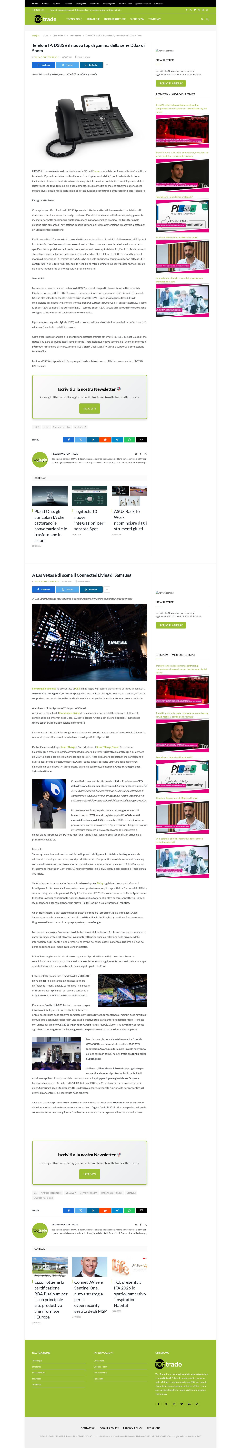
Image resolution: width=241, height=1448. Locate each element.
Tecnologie (74, 19)
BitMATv (45, 3)
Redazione (98, 1378)
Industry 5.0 (94, 3)
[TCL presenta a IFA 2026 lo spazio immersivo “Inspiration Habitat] (129, 1267)
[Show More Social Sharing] (106, 65)
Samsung (131, 1192)
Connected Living (88, 1192)
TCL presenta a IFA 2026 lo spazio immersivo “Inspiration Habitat (130, 1293)
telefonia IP (80, 427)
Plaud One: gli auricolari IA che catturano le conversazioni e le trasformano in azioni (50, 526)
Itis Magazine (81, 3)
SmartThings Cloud (43, 1198)
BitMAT (35, 3)
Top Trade (56, 3)
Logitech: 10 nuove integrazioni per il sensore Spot (90, 520)
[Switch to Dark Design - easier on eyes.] (202, 19)
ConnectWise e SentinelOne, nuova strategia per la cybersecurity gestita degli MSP (90, 1296)
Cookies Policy (100, 1366)
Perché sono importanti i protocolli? (174, 196)
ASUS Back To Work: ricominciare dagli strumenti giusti (130, 520)
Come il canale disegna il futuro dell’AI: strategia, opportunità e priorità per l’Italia (86, 10)
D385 (37, 427)
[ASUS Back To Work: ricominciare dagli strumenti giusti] (129, 496)
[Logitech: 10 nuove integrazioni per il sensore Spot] (90, 496)
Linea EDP (68, 3)
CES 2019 (71, 1192)
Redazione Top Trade (47, 57)
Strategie (93, 19)
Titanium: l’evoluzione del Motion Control (177, 237)
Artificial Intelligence (51, 1192)
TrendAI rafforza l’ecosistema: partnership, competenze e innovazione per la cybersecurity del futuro (181, 108)
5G (35, 1192)
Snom (96, 171)
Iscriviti (89, 408)
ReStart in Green (125, 3)
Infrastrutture (115, 19)
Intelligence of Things (112, 1192)
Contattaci (158, 3)
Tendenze (154, 19)
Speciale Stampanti (143, 3)
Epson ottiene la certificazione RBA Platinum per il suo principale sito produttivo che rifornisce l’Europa (51, 1299)
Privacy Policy (100, 1372)
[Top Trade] (45, 19)
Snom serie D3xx (61, 427)
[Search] (207, 19)
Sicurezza (137, 19)
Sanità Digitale (109, 3)
